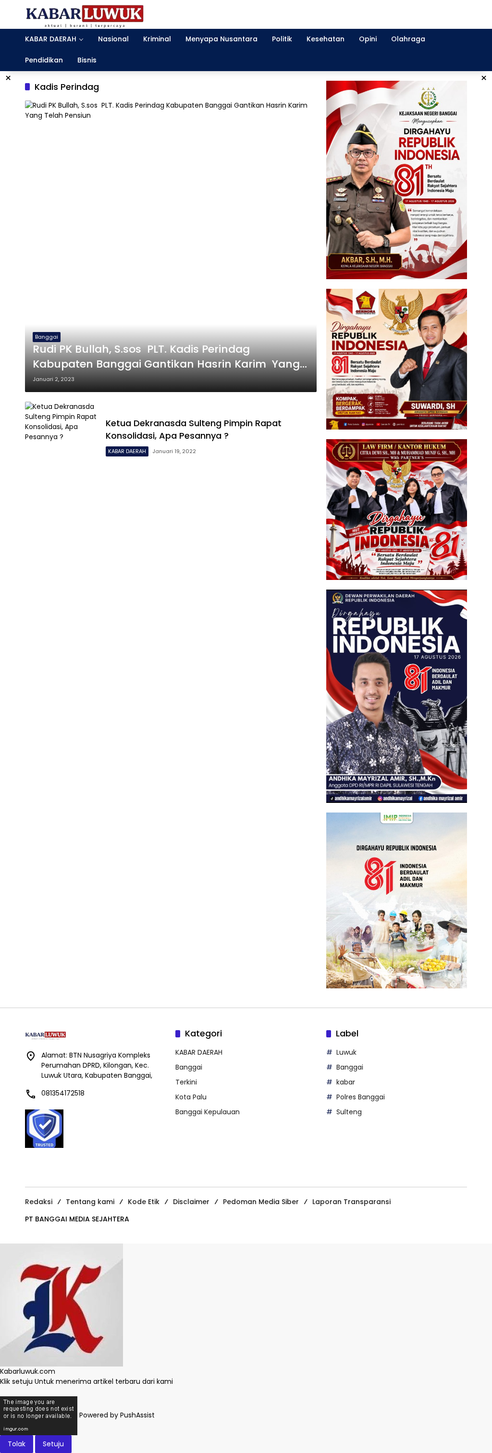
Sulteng (349, 1112)
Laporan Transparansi (351, 1202)
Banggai (46, 337)
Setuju (53, 1444)
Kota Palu (191, 1097)
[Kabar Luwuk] (85, 14)
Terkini (186, 1082)
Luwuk (346, 1052)
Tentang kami (90, 1202)
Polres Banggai (360, 1097)
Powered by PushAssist (117, 1415)
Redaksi (38, 1202)
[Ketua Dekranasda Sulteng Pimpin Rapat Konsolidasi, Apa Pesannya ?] (61, 438)
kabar (345, 1082)
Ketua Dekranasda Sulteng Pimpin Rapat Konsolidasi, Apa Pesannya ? (194, 429)
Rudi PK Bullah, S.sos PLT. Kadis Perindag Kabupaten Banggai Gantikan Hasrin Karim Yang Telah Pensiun (166, 357)
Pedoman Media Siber (261, 1202)
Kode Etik (144, 1202)
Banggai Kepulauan (207, 1112)
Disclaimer (191, 1202)
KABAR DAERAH (127, 451)
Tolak (16, 1444)
